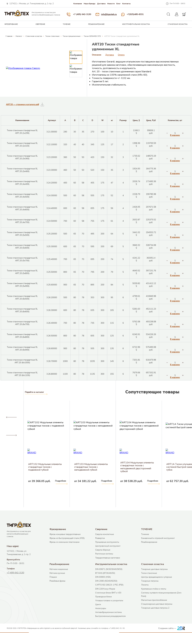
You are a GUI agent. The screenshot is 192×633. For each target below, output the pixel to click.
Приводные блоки (103, 596)
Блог (118, 3)
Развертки (100, 538)
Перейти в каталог (34, 392)
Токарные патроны (150, 581)
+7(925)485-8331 (135, 14)
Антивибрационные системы (108, 612)
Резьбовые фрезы (57, 581)
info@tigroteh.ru (109, 14)
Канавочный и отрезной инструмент (158, 538)
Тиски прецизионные (71, 36)
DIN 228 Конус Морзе (105, 589)
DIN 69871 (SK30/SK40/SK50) (108, 569)
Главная (9, 36)
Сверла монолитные (104, 534)
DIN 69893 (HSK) (103, 577)
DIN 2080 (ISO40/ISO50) (106, 581)
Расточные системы (104, 553)
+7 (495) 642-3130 (82, 14)
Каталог (19, 36)
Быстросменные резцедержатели (110, 616)
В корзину (175, 135)
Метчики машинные (59, 569)
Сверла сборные (102, 550)
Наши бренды (89, 3)
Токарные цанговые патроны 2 (155, 608)
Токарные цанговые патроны (154, 569)
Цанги (98, 604)
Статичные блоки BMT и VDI (108, 592)
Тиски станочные (52, 36)
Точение (145, 534)
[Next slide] (11, 435)
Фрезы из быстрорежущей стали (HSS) (67, 538)
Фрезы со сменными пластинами (65, 542)
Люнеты (145, 585)
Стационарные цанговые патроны (156, 604)
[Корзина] (184, 14)
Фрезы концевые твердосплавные (65, 534)
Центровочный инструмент (107, 546)
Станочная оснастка (178, 24)
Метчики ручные (57, 573)
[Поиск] (168, 14)
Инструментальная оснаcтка (136, 24)
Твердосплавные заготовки (107, 558)
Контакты (126, 3)
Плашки (53, 577)
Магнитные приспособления (154, 600)
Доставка (101, 3)
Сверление (40, 24)
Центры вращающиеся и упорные (156, 577)
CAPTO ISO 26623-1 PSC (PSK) (109, 585)
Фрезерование (11, 24)
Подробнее (14, 480)
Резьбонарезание (96, 24)
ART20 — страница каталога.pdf (22, 104)
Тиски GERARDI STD (92, 36)
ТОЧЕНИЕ (66, 24)
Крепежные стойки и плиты (153, 589)
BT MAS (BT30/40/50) (105, 573)
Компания (77, 3)
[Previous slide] (11, 417)
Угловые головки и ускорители (109, 600)
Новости (111, 3)
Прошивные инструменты (107, 542)
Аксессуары (100, 608)
